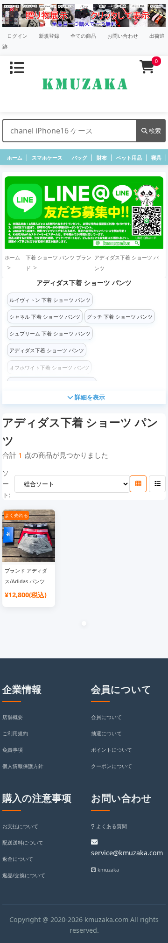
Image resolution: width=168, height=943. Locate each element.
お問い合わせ (122, 36)
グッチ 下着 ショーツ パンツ (120, 317)
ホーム (14, 157)
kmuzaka (107, 869)
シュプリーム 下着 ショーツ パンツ (50, 333)
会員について (106, 717)
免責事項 (12, 750)
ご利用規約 (15, 733)
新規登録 (49, 36)
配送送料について (22, 842)
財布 (102, 157)
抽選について (106, 733)
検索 (154, 130)
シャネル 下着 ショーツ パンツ (44, 317)
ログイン (17, 36)
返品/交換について (23, 875)
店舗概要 (12, 717)
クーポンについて (111, 766)
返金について (17, 859)
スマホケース (47, 157)
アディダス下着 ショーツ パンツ (46, 350)
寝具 (156, 157)
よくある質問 (111, 826)
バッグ (79, 157)
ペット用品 (129, 157)
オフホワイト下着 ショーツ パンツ (49, 367)
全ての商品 (83, 36)
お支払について (20, 826)
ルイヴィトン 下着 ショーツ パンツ (50, 300)
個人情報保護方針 (22, 766)
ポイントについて (111, 750)
